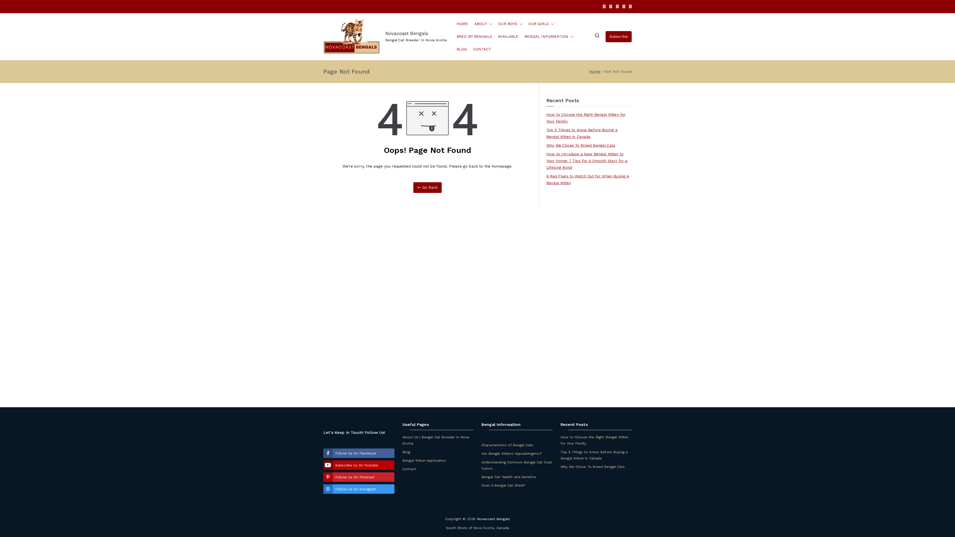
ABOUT (480, 24)
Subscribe (619, 36)
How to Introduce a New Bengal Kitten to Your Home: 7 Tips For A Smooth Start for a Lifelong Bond (586, 161)
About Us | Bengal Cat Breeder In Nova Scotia (435, 440)
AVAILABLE (508, 36)
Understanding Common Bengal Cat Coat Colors (516, 465)
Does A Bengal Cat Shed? (503, 485)
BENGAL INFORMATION (547, 36)
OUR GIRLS (538, 24)
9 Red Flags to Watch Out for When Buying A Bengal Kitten (587, 179)
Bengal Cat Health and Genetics (508, 477)
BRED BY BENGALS (474, 36)
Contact (409, 469)
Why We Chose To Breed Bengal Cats (580, 145)
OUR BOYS (507, 24)
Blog (406, 452)
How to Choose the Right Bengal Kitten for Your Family (586, 118)
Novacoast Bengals (407, 33)
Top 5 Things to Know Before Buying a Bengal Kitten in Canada (582, 133)
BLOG (462, 49)
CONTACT (482, 49)
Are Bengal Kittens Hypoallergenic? (511, 453)
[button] (489, 24)
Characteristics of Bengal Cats (507, 445)
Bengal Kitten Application (424, 460)
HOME (462, 24)
